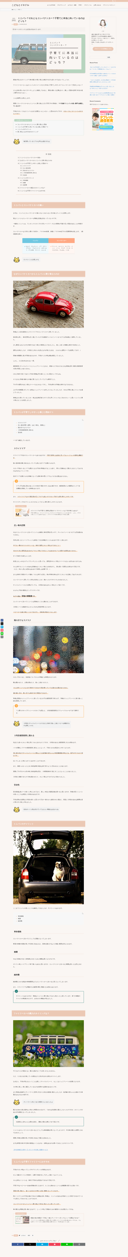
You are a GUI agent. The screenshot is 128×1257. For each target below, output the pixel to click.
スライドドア (27, 165)
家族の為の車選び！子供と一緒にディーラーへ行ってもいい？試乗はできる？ (55, 1218)
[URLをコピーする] (79, 1244)
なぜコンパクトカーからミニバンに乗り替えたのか (36, 160)
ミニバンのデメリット (27, 178)
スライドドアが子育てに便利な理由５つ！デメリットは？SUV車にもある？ (54, 510)
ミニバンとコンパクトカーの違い (30, 157)
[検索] (115, 1)
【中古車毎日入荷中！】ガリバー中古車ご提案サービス (30, 1149)
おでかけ (23, 1235)
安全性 (25, 175)
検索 (109, 57)
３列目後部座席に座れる (30, 172)
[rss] (113, 1)
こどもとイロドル (20, 5)
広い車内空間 (27, 168)
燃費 (24, 182)
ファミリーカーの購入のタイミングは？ (32, 188)
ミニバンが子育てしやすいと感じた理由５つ (34, 163)
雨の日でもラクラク (28, 170)
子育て (15, 24)
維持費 (25, 185)
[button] (18, 1244)
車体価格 (25, 180)
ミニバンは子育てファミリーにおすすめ (32, 191)
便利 (29, 1235)
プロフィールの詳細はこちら (103, 48)
